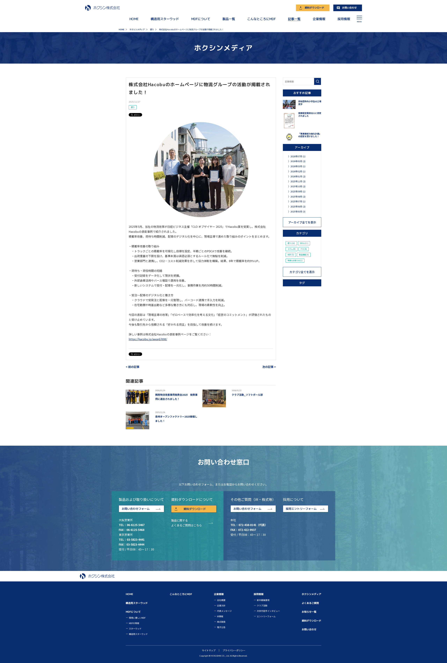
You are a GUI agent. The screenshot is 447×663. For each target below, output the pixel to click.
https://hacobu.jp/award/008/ (148, 339)
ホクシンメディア (311, 594)
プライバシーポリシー (234, 650)
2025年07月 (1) (297, 201)
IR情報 (220, 616)
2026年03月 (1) (297, 166)
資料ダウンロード (314, 7)
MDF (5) (291, 254)
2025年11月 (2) (297, 181)
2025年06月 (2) (297, 206)
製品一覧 (228, 18)
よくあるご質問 (310, 603)
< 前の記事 (132, 367)
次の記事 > (269, 367)
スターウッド (135, 628)
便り (133, 107)
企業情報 (319, 18)
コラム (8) (292, 249)
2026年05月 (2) (297, 161)
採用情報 (344, 18)
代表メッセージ (224, 610)
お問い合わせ (349, 7)
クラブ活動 (262, 605)
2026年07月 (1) (297, 156)
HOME (133, 18)
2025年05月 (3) (297, 211)
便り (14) (291, 243)
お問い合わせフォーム (136, 509)
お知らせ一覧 (309, 611)
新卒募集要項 (263, 600)
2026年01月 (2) (297, 176)
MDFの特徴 (134, 623)
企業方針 (221, 605)
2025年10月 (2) (297, 186)
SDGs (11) (304, 243)
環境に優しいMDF (137, 617)
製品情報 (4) (304, 254)
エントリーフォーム (266, 616)
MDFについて (200, 18)
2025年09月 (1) (297, 191)
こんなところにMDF (261, 18)
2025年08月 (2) (297, 196)
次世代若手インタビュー (268, 610)
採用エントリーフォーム (301, 509)
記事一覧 (294, 18)
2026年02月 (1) (297, 171)
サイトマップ (208, 650)
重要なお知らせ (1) (295, 260)
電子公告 (221, 627)
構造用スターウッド (165, 18)
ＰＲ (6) (304, 249)
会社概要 (221, 600)
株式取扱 (221, 621)
